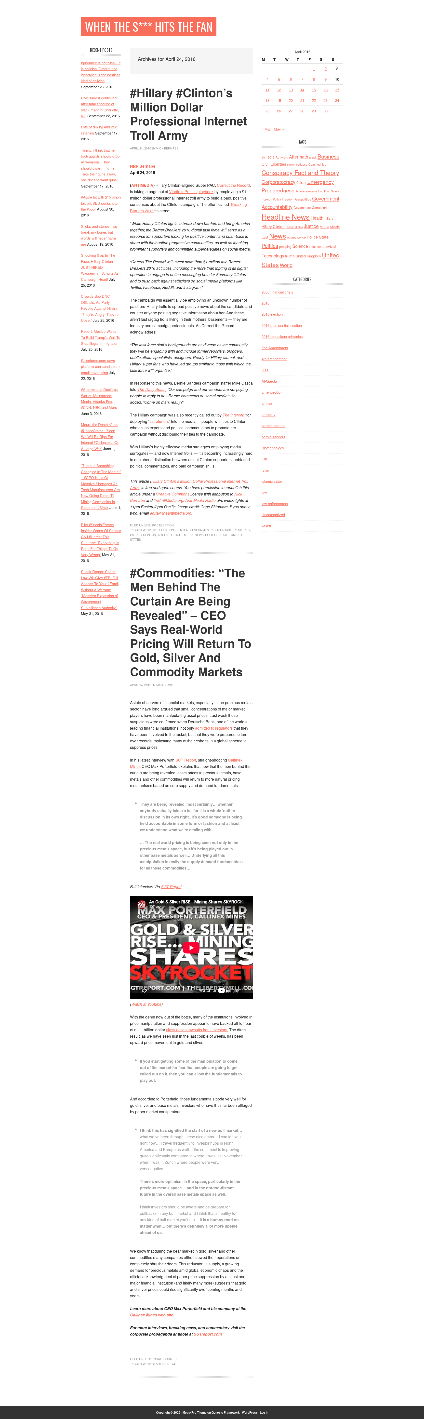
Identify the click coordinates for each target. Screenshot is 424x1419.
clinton (181, 530)
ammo (267, 403)
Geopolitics (303, 199)
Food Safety (331, 191)
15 (314, 89)
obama (291, 237)
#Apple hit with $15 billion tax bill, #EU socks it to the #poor (101, 203)
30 (326, 110)
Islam (266, 470)
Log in (264, 1412)
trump (289, 255)
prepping (285, 246)
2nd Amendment (275, 347)
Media (188, 535)
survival (329, 246)
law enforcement (275, 503)
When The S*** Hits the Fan (148, 26)
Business (328, 156)
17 (337, 89)
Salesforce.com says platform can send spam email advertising (100, 366)
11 (267, 89)
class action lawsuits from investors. (197, 1029)
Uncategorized (164, 1359)
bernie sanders (273, 436)
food (320, 191)
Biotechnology (273, 447)
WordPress (250, 1412)
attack (313, 157)
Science (300, 246)
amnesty (269, 414)
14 (302, 89)
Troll (224, 535)
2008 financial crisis (277, 292)
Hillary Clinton (143, 535)
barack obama (273, 425)
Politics (211, 535)
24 (337, 100)
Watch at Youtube (146, 1004)
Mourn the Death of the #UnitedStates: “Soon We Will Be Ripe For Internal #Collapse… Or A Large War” (100, 436)
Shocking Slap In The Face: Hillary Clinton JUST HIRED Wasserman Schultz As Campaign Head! (100, 267)
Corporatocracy (278, 181)
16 (326, 89)
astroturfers (159, 421)
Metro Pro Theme (195, 1412)
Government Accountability (213, 530)
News (199, 535)
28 (302, 110)
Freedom (288, 199)
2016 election (162, 525)
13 (291, 89)
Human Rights (294, 227)
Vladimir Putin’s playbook (191, 191)
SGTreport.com (208, 1334)
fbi (296, 191)
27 (291, 110)
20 (291, 100)
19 (279, 100)
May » (279, 129)
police (301, 237)
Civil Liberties (274, 164)
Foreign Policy (271, 199)
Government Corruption (310, 207)
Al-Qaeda (269, 381)
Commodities (317, 164)
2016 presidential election (282, 325)
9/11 (264, 157)
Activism (282, 157)
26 (279, 110)
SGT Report (185, 760)
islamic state (272, 481)
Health (317, 217)
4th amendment (274, 358)
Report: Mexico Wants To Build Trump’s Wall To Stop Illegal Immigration (100, 337)
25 (267, 110)
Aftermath (298, 156)
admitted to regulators (214, 728)
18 (267, 100)
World (286, 264)
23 (326, 100)
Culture (301, 182)
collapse (301, 164)
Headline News (164, 1364)
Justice (311, 226)
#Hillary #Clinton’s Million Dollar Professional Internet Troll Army (188, 113)
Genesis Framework (226, 1412)
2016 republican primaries (282, 336)
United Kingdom (308, 255)
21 (302, 100)
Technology (273, 255)
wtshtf (266, 525)
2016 (271, 157)
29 (314, 110)
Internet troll (170, 535)
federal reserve (308, 191)
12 (279, 89)
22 (314, 100)
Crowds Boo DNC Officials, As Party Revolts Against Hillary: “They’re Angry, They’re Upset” (100, 308)
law (264, 492)
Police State (318, 237)
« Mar (266, 129)
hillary (244, 530)
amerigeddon (272, 392)
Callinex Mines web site (151, 1315)
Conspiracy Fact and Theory (300, 172)
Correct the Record (233, 185)
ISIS (265, 458)
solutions (315, 246)
